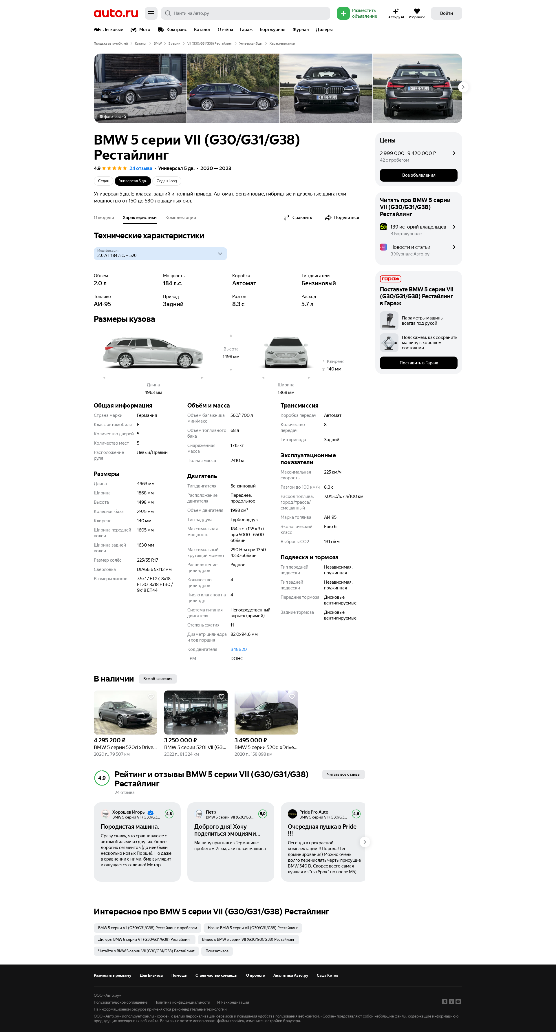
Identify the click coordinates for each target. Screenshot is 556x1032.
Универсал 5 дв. (251, 43)
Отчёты (225, 29)
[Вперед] (463, 87)
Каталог (202, 29)
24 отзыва (140, 168)
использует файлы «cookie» (145, 1016)
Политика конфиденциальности (182, 1002)
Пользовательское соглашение (120, 1002)
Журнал (300, 29)
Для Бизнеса (151, 975)
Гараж (246, 29)
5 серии (174, 43)
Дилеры (324, 29)
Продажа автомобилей (111, 43)
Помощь (179, 975)
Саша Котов (327, 975)
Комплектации (180, 217)
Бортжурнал (273, 29)
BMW (158, 43)
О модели (104, 217)
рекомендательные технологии (199, 1009)
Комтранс (177, 29)
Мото (144, 29)
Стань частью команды (216, 975)
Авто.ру (116, 13)
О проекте (255, 975)
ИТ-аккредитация (233, 1002)
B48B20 (239, 649)
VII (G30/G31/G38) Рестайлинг (209, 43)
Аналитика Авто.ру (290, 975)
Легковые (113, 29)
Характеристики (140, 217)
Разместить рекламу (112, 975)
